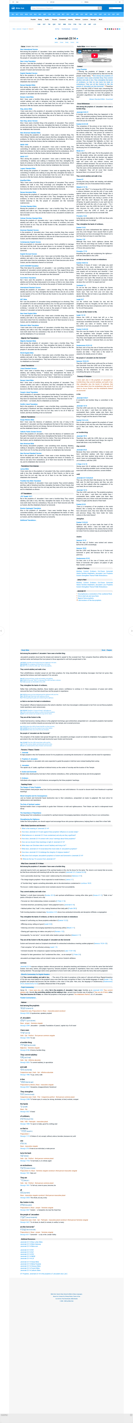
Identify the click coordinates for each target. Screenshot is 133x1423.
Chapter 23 (25, 29)
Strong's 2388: (25, 1099)
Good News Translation (28, 278)
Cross (61, 42)
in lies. (91, 80)
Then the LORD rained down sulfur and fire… (35, 742)
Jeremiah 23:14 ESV (27, 1254)
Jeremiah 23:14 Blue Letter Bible (31, 1242)
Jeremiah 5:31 (71, 872)
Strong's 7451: (25, 1173)
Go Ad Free (4, 1415)
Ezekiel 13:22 (81, 227)
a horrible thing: (98, 78)
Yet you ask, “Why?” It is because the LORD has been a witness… (41, 680)
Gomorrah (109, 571)
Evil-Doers (101, 571)
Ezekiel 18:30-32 (82, 263)
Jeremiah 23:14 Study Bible (29, 1262)
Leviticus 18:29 (86, 883)
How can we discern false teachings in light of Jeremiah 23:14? (43, 842)
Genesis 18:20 (81, 548)
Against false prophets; (86, 598)
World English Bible (26, 353)
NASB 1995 (24, 145)
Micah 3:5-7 (80, 151)
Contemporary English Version (30, 242)
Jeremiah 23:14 (25, 966)
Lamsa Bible (24, 469)
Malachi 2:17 (76, 935)
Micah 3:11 (70, 928)
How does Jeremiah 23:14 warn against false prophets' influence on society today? (50, 832)
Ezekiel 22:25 (81, 504)
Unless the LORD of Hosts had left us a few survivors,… (37, 726)
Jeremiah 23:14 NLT (27, 1252)
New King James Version (28, 121)
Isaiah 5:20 (48, 924)
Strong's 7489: (25, 1124)
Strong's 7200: (25, 1038)
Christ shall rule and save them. (88, 596)
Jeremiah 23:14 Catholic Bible (30, 1270)
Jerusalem (98, 573)
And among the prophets (102, 76)
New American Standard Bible (30, 133)
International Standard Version (30, 287)
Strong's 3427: (25, 1222)
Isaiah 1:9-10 (80, 315)
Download (109, 99)
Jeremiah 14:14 (81, 406)
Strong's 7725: (25, 1161)
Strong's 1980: (25, 1075)
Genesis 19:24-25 (82, 361)
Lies (104, 573)
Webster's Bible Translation (29, 325)
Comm (72, 42)
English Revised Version (28, 254)
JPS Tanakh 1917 (26, 496)
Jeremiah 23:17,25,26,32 (84, 478)
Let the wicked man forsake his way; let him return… (36, 714)
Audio (56, 42)
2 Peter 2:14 (60, 901)
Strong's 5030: (25, 1013)
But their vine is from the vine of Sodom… (35, 729)
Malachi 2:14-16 (81, 187)
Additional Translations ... (28, 520)
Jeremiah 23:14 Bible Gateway (30, 1244)
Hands (78, 573)
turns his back (104, 82)
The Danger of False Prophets (30, 787)
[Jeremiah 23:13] (2, 635)
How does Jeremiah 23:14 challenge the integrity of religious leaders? (46, 852)
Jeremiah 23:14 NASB (27, 1256)
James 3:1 (69, 880)
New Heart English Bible (28, 313)
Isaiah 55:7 (80, 299)
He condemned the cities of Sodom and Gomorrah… (36, 745)
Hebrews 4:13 (76, 876)
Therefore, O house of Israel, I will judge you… (36, 710)
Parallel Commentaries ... (28, 998)
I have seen (88, 78)
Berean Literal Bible (27, 97)
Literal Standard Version (28, 368)
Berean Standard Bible (27, 85)
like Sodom (100, 84)
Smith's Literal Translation (29, 404)
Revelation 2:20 (51, 912)
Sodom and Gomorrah (29, 772)
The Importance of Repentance (30, 813)
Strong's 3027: (25, 1112)
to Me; (107, 84)
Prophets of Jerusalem (30, 759)
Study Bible (25, 650)
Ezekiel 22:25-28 (82, 124)
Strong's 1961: (25, 1185)
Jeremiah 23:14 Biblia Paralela (30, 1264)
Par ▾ (33, 46)
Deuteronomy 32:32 (83, 558)
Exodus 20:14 (50, 895)
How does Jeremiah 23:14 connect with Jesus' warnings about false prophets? (49, 839)
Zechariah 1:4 (80, 285)
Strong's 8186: (25, 1050)
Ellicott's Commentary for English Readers (35, 974)
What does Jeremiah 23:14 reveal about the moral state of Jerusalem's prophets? (49, 849)
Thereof (92, 575)
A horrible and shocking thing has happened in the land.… (38, 662)
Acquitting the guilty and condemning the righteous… (37, 698)
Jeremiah (18, 29)
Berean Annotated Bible (28, 192)
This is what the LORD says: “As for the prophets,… (36, 666)
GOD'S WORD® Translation (29, 266)
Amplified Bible (25, 180)
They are (89, 84)
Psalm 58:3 (72, 908)
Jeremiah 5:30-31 (82, 112)
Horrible (84, 573)
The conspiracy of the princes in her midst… (35, 664)
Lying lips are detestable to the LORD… (33, 682)
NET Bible (23, 299)
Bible (14, 29)
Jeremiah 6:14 (69, 905)
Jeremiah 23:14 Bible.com (29, 1246)
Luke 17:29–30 (70, 951)
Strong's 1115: (25, 1136)
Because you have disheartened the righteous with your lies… (39, 694)
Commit (86, 571)
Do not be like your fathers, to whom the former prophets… (38, 712)
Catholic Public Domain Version (31, 432)
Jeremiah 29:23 (81, 450)
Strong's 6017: (25, 1234)
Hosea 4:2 (79, 179)
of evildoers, (81, 82)
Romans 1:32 (80, 239)
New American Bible (27, 444)
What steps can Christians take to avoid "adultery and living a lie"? (44, 845)
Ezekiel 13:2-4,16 (82, 420)
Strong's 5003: (25, 1062)
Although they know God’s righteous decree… (35, 696)
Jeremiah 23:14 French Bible (30, 1268)
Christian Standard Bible (28, 206)
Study (67, 42)
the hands (109, 80)
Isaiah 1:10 (53, 947)
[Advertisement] (66, 635)
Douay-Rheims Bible (27, 420)
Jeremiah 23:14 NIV (27, 1250)
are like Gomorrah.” (97, 86)
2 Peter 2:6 (76, 954)
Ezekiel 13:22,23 (82, 522)
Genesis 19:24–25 (100, 943)
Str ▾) (36, 46)
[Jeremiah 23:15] (130, 635)
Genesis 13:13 (81, 540)
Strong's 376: (25, 1148)
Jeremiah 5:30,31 (82, 398)
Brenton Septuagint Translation (30, 508)
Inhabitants (91, 573)
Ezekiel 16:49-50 (82, 329)
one (97, 82)
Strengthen (85, 575)
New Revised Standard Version (30, 453)
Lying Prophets (81, 69)
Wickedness (103, 575)
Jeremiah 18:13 (81, 436)
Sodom (78, 575)
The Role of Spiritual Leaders (30, 804)
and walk (85, 80)
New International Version (29, 49)
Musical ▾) (93, 46)
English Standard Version (28, 73)
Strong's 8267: (25, 1087)
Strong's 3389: (25, 1025)
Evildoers (93, 571)
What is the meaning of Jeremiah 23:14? (35, 828)
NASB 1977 (24, 156)
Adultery (79, 571)
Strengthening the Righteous (30, 819)
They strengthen (99, 80)
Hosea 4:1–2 (97, 895)
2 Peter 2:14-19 (81, 464)
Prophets (109, 573)
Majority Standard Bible (28, 341)
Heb (77, 42)
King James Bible (26, 109)
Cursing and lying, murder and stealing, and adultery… (37, 678)
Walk (97, 575)
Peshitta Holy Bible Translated (30, 481)
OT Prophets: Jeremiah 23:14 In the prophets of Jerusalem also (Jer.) (43, 1274)
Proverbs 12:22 (81, 216)
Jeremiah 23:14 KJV (27, 1258)
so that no (91, 82)
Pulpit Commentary (27, 987)
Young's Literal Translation (29, 392)
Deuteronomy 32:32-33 (84, 345)
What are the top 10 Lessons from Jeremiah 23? (39, 859)
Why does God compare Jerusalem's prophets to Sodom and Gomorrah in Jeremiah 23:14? (52, 856)
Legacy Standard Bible (28, 168)
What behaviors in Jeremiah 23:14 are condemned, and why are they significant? (49, 835)
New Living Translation (28, 61)
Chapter (109, 650)
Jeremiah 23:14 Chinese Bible (30, 1266)
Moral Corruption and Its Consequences (33, 796)
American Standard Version (29, 230)
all (94, 84)
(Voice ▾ (87, 46)
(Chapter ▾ (28, 46)
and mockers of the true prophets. (89, 600)
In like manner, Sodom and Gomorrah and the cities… (36, 744)
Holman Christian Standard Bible (31, 218)
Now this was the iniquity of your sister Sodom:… (37, 728)
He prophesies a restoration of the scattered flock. (95, 594)
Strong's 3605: (25, 1198)
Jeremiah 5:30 (98, 990)
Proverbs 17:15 (81, 251)
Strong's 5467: (25, 1210)
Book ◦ (104, 650)
